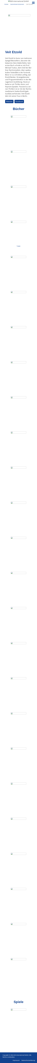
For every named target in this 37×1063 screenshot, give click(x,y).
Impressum (16, 1060)
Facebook (19, 101)
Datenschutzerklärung (28, 1060)
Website (9, 101)
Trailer (18, 246)
